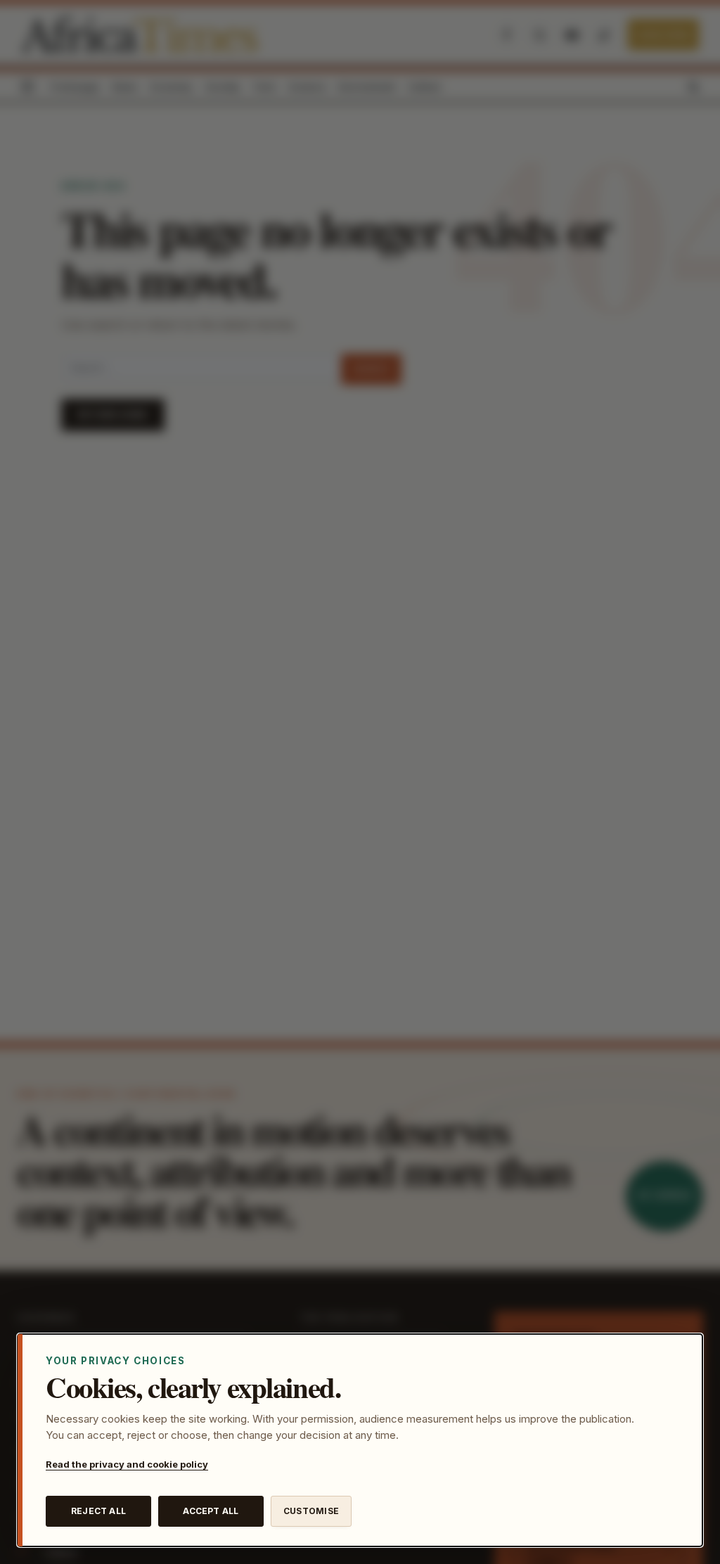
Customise (311, 1511)
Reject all (98, 1511)
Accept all (210, 1511)
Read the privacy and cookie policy (127, 1464)
